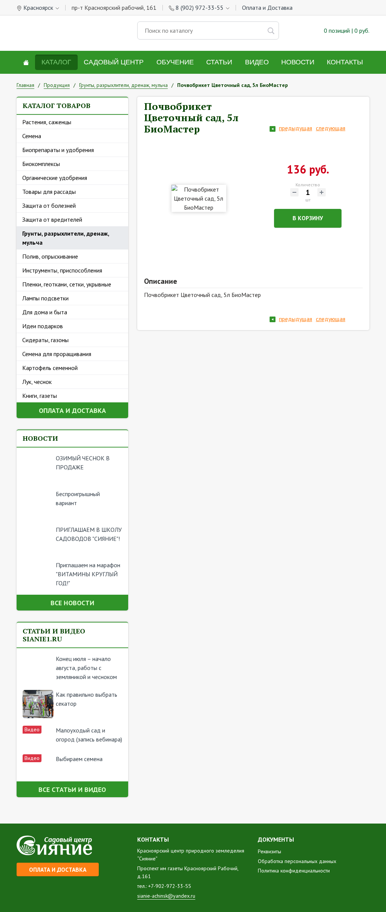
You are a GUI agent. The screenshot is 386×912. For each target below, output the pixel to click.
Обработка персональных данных (297, 861)
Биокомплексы (41, 163)
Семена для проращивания (56, 354)
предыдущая (295, 128)
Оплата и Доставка (267, 7)
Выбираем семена (79, 759)
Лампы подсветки (45, 298)
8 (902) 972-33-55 (200, 7)
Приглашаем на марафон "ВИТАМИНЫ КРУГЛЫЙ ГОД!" (88, 574)
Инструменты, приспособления (62, 270)
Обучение (175, 62)
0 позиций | (345, 30)
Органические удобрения (54, 177)
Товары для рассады (49, 191)
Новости (297, 62)
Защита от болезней (49, 205)
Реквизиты (269, 851)
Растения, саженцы (46, 122)
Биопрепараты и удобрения (58, 150)
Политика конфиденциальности (294, 870)
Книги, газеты (39, 395)
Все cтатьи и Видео (72, 789)
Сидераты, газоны (45, 340)
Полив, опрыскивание (50, 256)
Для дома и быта (44, 312)
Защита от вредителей (52, 219)
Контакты (345, 62)
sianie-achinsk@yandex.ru (166, 895)
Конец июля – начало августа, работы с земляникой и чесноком (86, 668)
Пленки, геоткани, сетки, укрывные (66, 284)
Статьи (219, 62)
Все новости (72, 602)
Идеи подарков (42, 326)
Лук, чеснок (37, 381)
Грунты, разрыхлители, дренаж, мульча (65, 238)
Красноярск (38, 7)
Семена (31, 136)
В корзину (308, 218)
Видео (257, 62)
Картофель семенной (50, 367)
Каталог (56, 62)
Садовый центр (114, 62)
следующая (330, 128)
